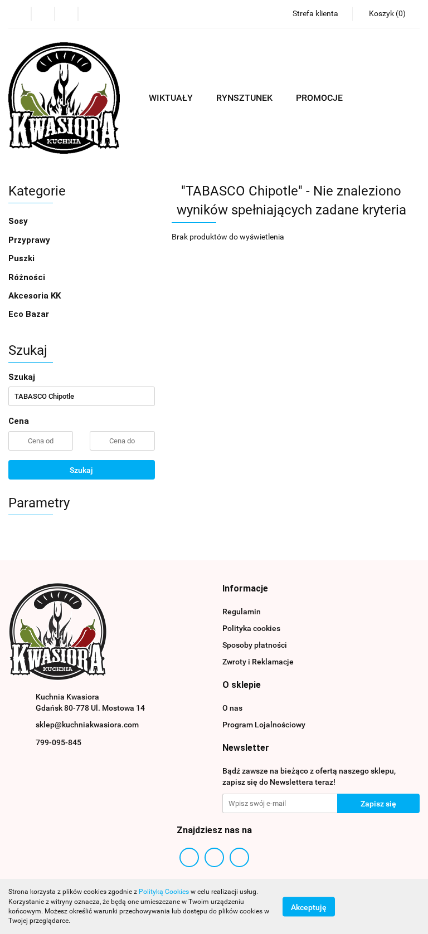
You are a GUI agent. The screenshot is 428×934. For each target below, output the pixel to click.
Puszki (21, 258)
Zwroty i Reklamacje (258, 661)
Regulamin (241, 611)
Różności (26, 277)
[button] (386, 14)
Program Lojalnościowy (263, 724)
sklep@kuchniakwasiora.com (87, 724)
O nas (232, 707)
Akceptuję (309, 906)
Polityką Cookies (164, 892)
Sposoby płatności (254, 644)
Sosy (19, 221)
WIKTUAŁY (172, 97)
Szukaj (81, 470)
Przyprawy (29, 240)
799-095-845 (58, 742)
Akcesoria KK (34, 296)
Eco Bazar (28, 314)
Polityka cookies (251, 628)
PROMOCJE (319, 97)
